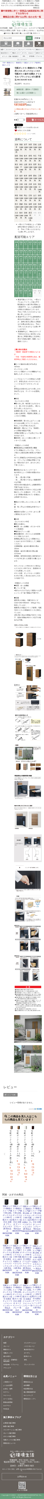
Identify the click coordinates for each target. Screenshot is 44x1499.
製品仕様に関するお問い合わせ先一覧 (23, 17)
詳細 (36, 38)
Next (39, 1151)
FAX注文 (8, 33)
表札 (24, 56)
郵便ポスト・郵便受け (14, 63)
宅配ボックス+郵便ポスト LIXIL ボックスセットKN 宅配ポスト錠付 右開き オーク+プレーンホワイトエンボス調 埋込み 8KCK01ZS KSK (37, 1299)
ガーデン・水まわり (28, 53)
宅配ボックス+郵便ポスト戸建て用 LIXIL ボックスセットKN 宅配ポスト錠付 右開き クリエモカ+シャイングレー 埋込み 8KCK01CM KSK (37, 1259)
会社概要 (16, 33)
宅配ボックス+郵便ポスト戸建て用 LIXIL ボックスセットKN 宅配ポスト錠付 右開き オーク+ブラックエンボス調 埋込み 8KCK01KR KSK (17, 1260)
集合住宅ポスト (5, 53)
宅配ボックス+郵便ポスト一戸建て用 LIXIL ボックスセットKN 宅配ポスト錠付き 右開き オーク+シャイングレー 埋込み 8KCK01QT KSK (17, 1300)
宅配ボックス (16, 53)
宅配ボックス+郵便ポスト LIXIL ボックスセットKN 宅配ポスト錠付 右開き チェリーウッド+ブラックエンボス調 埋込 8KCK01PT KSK (7, 1259)
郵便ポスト (39, 49)
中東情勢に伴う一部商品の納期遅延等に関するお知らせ (23, 12)
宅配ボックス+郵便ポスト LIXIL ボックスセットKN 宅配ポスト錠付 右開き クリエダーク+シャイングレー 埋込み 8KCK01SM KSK (27, 1299)
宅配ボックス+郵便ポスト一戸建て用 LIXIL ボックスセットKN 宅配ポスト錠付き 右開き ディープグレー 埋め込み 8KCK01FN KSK (17, 1219)
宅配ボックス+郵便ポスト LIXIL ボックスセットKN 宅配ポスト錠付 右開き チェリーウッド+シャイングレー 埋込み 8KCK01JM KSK (7, 1298)
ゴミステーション (11, 49)
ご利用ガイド (36, 33)
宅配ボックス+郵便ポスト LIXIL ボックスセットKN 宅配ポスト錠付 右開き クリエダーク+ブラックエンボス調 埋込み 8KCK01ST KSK (27, 1259)
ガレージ (20, 49)
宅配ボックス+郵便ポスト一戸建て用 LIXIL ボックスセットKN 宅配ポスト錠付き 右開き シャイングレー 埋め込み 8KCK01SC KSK (37, 1219)
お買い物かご (39, 45)
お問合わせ (22, 1476)
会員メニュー (28, 45)
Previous (4, 1154)
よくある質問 (25, 33)
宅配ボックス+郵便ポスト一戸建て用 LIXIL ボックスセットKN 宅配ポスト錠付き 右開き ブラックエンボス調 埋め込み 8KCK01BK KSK (7, 1220)
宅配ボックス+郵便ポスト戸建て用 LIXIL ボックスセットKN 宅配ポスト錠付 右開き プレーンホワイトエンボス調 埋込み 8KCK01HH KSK (27, 1219)
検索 (29, 38)
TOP (4, 63)
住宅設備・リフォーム (35, 56)
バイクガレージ (30, 49)
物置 (2, 49)
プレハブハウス (21, 59)
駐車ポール (39, 53)
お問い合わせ (17, 45)
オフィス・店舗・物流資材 (10, 56)
